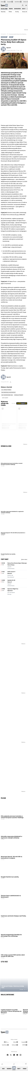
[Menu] (26, 5)
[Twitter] (10, 1055)
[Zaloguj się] (23, 5)
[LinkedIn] (14, 1055)
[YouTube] (17, 1055)
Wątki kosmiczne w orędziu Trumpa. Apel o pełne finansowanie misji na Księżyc (13, 368)
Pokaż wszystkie (5, 397)
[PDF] (10, 382)
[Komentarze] (14, 1064)
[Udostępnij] (26, 1064)
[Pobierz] (21, 50)
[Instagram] (20, 1055)
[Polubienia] (2, 1064)
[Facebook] (7, 1055)
